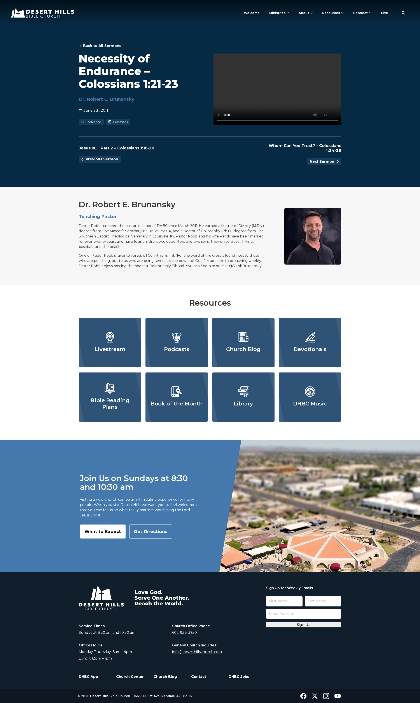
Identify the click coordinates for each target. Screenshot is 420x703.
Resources (331, 13)
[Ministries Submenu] (287, 13)
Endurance (93, 122)
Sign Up (304, 625)
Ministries (277, 13)
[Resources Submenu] (341, 13)
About (304, 13)
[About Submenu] (311, 13)
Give (384, 13)
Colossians (120, 122)
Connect (360, 13)
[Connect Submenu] (369, 13)
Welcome (252, 13)
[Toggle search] (403, 13)
